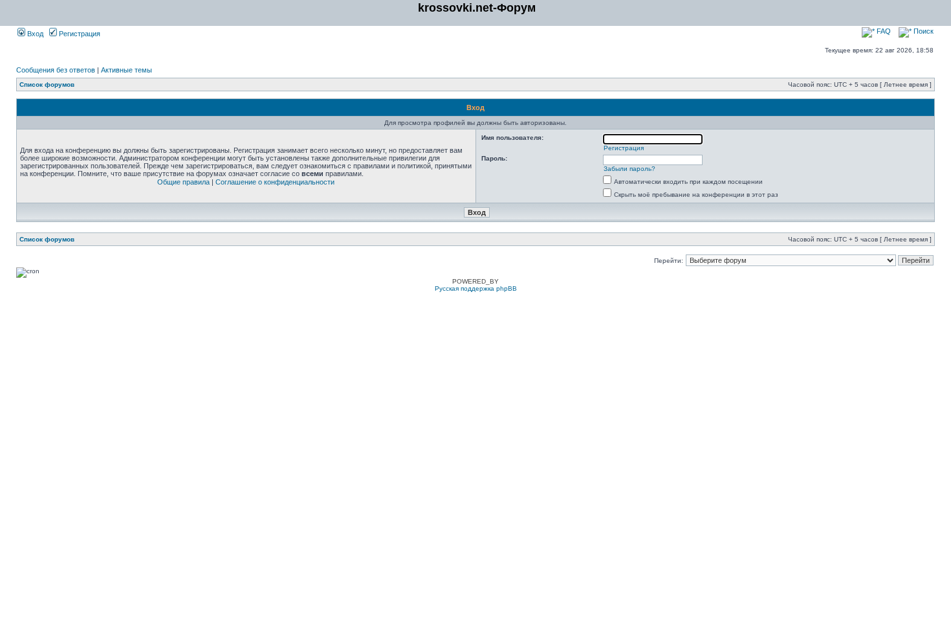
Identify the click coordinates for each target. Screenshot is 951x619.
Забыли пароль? (629, 168)
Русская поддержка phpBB (476, 288)
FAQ (883, 31)
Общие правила (183, 182)
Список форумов (46, 84)
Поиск (923, 31)
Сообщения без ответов (55, 70)
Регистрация (78, 34)
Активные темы (126, 70)
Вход (34, 34)
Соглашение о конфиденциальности (274, 182)
